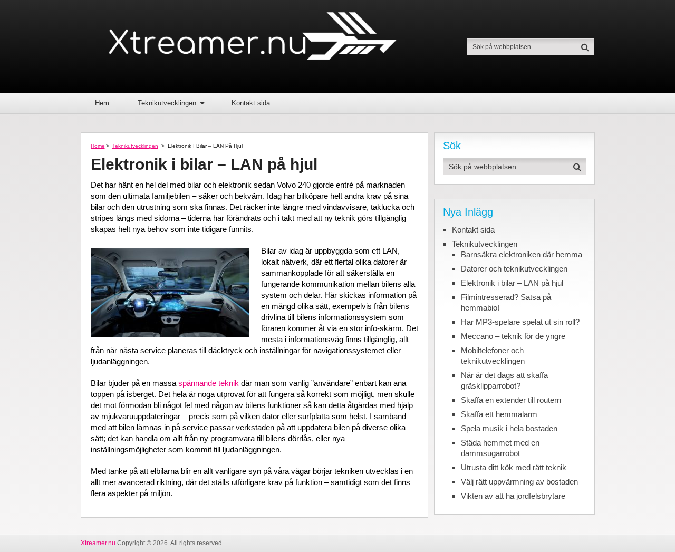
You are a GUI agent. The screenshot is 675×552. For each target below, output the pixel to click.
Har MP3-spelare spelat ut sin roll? (520, 321)
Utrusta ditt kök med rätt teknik (513, 467)
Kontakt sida (251, 103)
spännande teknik (208, 383)
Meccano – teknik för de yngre (513, 336)
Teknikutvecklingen (167, 103)
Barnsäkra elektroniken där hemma (521, 254)
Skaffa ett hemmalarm (499, 414)
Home (98, 146)
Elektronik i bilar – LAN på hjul (512, 282)
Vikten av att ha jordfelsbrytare (513, 495)
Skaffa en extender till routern (511, 399)
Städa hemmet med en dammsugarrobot (500, 448)
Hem (102, 103)
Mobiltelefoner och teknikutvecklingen (493, 355)
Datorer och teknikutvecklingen (514, 268)
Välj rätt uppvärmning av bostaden (519, 481)
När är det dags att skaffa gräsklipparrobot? (504, 380)
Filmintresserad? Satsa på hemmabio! (506, 302)
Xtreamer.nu (98, 543)
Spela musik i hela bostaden (509, 428)
